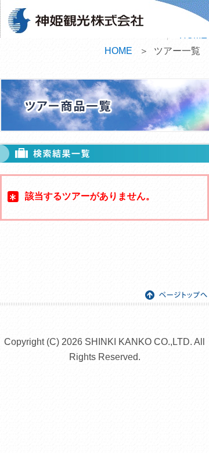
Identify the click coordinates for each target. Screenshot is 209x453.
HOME (118, 51)
